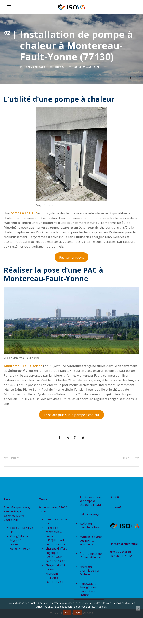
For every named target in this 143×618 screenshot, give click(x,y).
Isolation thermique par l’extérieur (90, 570)
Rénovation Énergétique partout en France (88, 589)
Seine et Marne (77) (87, 67)
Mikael (59, 67)
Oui (67, 612)
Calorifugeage (89, 514)
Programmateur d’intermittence (91, 555)
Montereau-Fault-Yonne (23, 366)
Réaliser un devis (71, 257)
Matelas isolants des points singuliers (91, 540)
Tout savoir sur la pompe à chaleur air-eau (90, 501)
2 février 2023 (35, 67)
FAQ (117, 497)
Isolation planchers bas (89, 525)
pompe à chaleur (23, 213)
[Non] (138, 608)
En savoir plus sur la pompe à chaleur (71, 415)
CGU (118, 507)
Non (77, 612)
